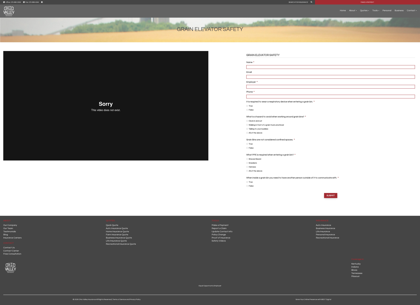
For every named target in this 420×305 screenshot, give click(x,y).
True (251, 106)
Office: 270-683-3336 (13, 2)
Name (250, 62)
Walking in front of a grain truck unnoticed (266, 125)
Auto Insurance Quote (117, 228)
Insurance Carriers (12, 238)
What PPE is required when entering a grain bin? (270, 155)
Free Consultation (12, 254)
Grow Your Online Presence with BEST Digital (313, 299)
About (352, 10)
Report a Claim (219, 228)
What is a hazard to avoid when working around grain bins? (276, 117)
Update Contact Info (222, 231)
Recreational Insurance (327, 238)
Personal (386, 10)
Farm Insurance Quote (117, 235)
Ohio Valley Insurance (87, 299)
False (251, 110)
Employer (251, 82)
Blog (5, 235)
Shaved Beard (255, 159)
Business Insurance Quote (119, 238)
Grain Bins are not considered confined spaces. (270, 140)
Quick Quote (112, 225)
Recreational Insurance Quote (121, 244)
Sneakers (253, 163)
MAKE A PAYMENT (367, 2)
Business (399, 10)
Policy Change (219, 235)
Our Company (10, 225)
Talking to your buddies (258, 129)
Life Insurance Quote (116, 241)
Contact (411, 10)
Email (249, 72)
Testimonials (9, 231)
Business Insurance (325, 228)
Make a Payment (220, 225)
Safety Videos (219, 241)
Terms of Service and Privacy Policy (127, 299)
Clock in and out (255, 121)
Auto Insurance (323, 225)
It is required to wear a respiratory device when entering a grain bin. (280, 102)
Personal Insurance (325, 235)
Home (343, 10)
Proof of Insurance (221, 238)
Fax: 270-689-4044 (32, 2)
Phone (250, 92)
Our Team (8, 228)
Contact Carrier (11, 251)
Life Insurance (323, 231)
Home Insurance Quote (117, 231)
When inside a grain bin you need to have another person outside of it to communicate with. (292, 178)
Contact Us (9, 248)
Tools (375, 10)
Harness (252, 167)
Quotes (364, 10)
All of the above (255, 133)
